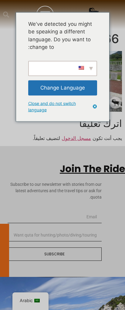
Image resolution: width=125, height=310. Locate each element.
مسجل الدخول (76, 138)
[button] (6, 15)
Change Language (62, 87)
